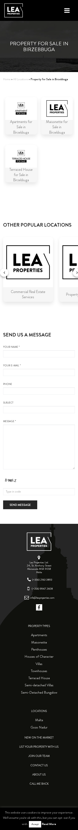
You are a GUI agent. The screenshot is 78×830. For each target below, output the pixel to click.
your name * (11, 347)
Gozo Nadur (39, 727)
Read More (49, 824)
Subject (8, 403)
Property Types (39, 626)
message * (9, 421)
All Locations (20, 79)
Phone (7, 384)
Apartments (39, 634)
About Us (39, 775)
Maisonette (39, 642)
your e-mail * (12, 365)
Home (7, 79)
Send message (20, 505)
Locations (39, 711)
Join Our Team (39, 756)
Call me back (39, 784)
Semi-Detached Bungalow (39, 692)
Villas (39, 663)
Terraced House (39, 677)
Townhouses (39, 670)
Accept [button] (35, 824)
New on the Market (39, 738)
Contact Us (39, 765)
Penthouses (39, 649)
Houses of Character (39, 656)
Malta (39, 719)
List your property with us (39, 747)
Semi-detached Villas (39, 685)
